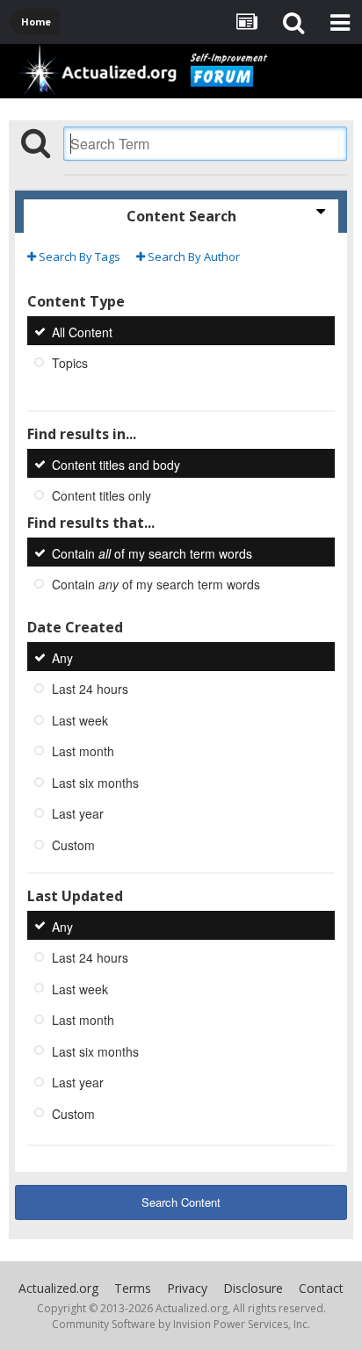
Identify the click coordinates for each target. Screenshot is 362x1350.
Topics (70, 363)
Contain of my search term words (152, 552)
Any (62, 657)
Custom (73, 845)
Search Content (181, 1202)
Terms (132, 1288)
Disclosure (253, 1288)
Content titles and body (116, 464)
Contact (321, 1288)
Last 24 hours (90, 688)
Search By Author (192, 256)
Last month (83, 751)
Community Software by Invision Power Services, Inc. (181, 1324)
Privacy (187, 1288)
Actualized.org (58, 1288)
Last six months (95, 782)
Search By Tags (78, 256)
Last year (78, 813)
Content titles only (101, 495)
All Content (82, 331)
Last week (80, 719)
